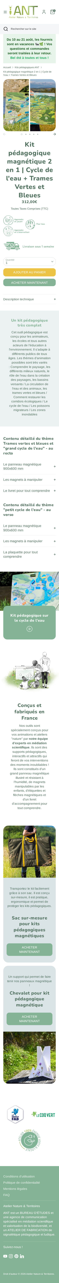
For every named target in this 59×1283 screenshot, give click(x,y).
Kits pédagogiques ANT (27, 67)
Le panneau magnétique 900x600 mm (22, 466)
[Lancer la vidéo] (30, 628)
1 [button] (21, 134)
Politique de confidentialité (21, 1182)
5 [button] (37, 134)
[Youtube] (5, 1256)
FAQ (6, 1195)
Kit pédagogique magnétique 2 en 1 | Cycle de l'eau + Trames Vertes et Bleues (27, 73)
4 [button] (33, 134)
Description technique (18, 299)
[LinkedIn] (22, 1256)
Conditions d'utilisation (19, 1176)
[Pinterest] (16, 1256)
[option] (29, 105)
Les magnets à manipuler (22, 479)
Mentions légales (15, 1188)
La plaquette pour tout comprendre (20, 554)
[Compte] (44, 10)
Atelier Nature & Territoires (40, 1274)
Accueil (7, 67)
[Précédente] (4, 134)
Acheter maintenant (29, 282)
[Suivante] (54, 134)
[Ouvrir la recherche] (5, 29)
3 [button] (29, 134)
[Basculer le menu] (4, 11)
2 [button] (25, 134)
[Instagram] (11, 1256)
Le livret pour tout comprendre (26, 490)
